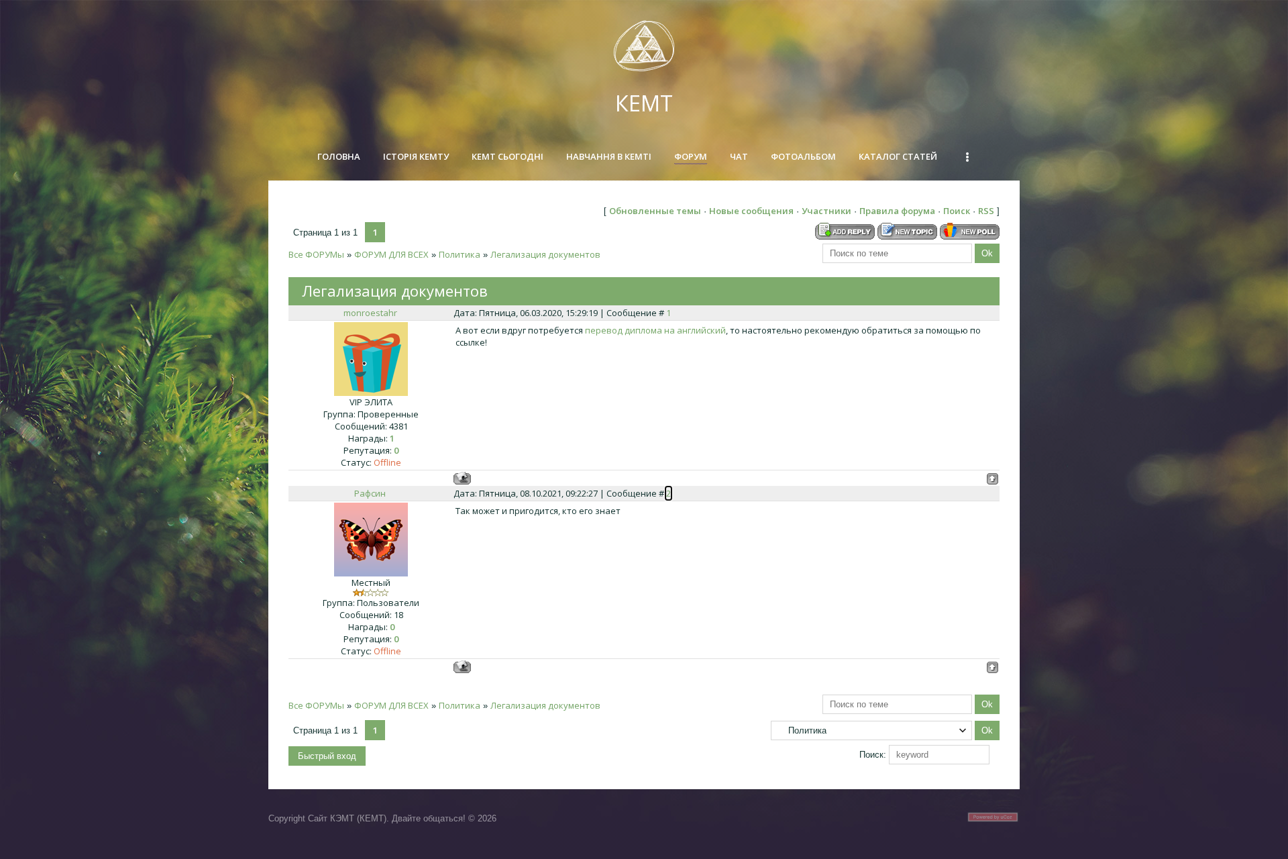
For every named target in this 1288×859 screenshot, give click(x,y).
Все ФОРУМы (316, 254)
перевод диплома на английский (655, 330)
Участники (826, 211)
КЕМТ (644, 103)
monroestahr (370, 313)
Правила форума (897, 211)
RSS (986, 211)
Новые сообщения (751, 211)
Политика (459, 254)
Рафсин (370, 493)
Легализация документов (545, 254)
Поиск (956, 211)
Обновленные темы (655, 211)
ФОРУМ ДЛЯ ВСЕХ (391, 254)
